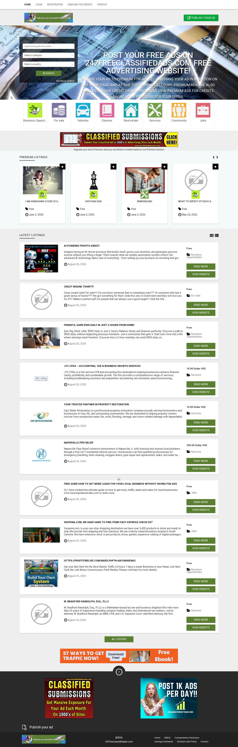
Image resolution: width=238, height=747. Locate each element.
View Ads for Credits (80, 4)
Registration (55, 4)
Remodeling (93, 201)
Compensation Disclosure (187, 737)
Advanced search (65, 81)
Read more (201, 266)
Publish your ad (203, 17)
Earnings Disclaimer (164, 741)
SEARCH (49, 73)
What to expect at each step (144, 201)
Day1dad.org (42, 201)
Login (39, 4)
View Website (201, 274)
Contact (102, 4)
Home (27, 4)
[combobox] (48, 55)
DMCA (167, 737)
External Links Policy (187, 741)
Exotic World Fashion (195, 201)
